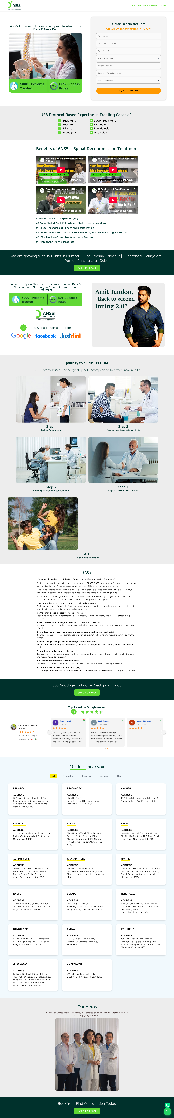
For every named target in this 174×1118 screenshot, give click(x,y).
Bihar (119, 776)
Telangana (86, 776)
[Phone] (167, 1105)
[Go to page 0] (105, 748)
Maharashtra (68, 776)
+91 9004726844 (158, 5)
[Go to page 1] (107, 748)
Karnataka (104, 776)
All (53, 776)
